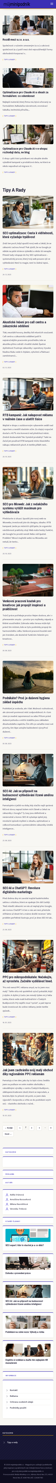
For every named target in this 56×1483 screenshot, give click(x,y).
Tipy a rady (9, 59)
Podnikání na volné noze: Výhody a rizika (24, 1332)
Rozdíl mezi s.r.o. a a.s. (16, 39)
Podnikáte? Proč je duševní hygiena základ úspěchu (26, 700)
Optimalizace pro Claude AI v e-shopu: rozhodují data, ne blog (25, 150)
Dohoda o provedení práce (18, 1273)
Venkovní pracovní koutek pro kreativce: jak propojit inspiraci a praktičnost (24, 605)
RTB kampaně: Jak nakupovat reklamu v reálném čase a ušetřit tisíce (28, 417)
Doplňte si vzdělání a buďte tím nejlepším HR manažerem (26, 1361)
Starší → (8, 1134)
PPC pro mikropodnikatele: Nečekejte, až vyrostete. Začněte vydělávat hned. (27, 979)
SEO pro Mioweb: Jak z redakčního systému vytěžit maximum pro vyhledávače (25, 508)
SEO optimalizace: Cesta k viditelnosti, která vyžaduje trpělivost (28, 235)
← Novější (9, 1128)
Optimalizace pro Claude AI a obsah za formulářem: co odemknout (25, 94)
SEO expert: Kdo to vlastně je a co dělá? (24, 1245)
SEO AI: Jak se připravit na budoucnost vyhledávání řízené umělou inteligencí (28, 795)
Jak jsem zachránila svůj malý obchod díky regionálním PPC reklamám (28, 1072)
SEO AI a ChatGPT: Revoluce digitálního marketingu (21, 890)
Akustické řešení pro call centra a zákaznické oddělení (24, 324)
